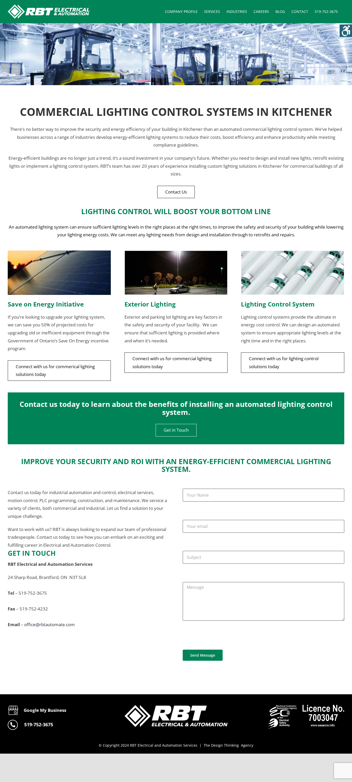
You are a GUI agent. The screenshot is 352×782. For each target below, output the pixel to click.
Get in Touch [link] (176, 430)
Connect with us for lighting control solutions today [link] (284, 362)
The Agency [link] (228, 745)
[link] (346, 31)
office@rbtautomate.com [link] (49, 624)
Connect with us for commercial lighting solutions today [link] (172, 362)
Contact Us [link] (176, 192)
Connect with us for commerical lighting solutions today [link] (55, 370)
